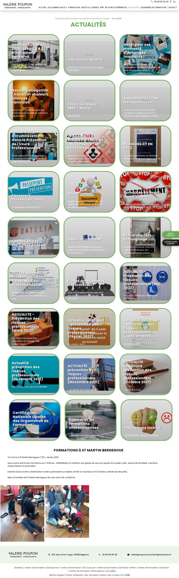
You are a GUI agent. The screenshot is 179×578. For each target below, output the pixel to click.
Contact (172, 7)
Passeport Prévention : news (28, 198)
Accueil (42, 7)
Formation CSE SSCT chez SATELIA (29, 243)
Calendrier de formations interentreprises (84, 424)
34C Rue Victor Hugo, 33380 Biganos (70, 554)
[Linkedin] (174, 1)
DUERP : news (80, 194)
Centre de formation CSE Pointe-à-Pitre (116, 567)
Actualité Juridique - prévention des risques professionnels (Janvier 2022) (142, 328)
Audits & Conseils (90, 7)
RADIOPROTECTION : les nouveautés (142, 100)
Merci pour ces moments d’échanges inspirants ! (137, 51)
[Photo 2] (67, 511)
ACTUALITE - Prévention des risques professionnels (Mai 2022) (142, 280)
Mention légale (56, 575)
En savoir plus (54, 71)
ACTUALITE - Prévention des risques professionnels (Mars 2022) (26, 323)
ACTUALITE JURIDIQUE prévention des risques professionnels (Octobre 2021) (138, 372)
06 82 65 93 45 (109, 554)
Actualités (133, 7)
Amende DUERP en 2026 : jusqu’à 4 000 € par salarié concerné (30, 51)
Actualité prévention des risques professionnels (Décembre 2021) (27, 371)
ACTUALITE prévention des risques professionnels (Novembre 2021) (83, 374)
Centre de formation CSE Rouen (153, 567)
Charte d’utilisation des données (81, 575)
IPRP (102, 7)
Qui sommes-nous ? (57, 7)
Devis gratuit (171, 234)
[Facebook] (170, 1)
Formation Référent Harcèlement (142, 195)
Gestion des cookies (109, 575)
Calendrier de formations (153, 7)
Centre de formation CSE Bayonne (41, 567)
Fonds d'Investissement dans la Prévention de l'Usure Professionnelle (29, 140)
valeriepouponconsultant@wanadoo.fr (150, 554)
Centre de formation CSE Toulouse (78, 567)
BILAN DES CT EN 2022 (138, 146)
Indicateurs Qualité (143, 428)
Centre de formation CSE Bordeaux (86, 571)
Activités (18, 567)
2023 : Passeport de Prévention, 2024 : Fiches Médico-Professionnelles (29, 279)
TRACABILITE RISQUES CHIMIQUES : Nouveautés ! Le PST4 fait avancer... (86, 142)
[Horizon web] (122, 575)
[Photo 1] (22, 513)
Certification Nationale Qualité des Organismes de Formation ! (31, 419)
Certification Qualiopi (170, 243)
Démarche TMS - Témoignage (139, 237)
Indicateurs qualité (85, 60)
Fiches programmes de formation (86, 283)
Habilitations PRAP (85, 239)
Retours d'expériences (116, 7)
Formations (74, 7)
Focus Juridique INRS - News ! (82, 106)
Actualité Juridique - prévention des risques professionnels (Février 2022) (86, 328)
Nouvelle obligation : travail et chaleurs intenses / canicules (30, 96)
